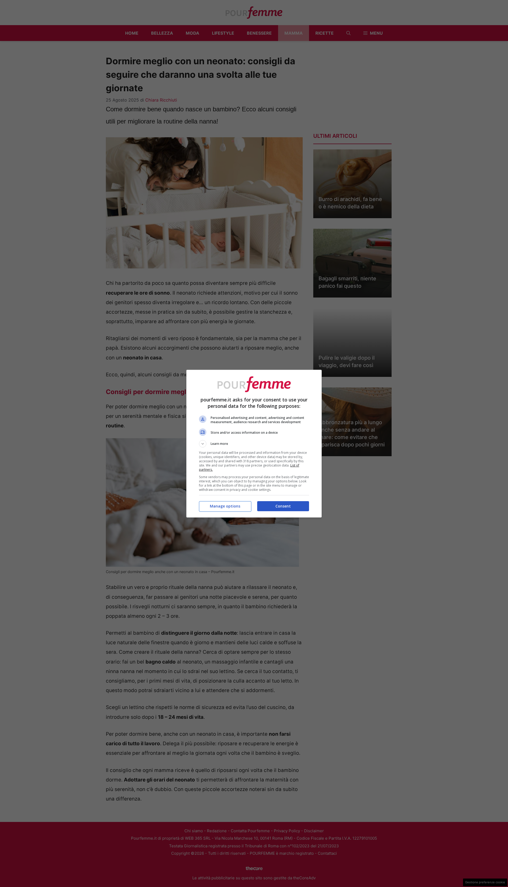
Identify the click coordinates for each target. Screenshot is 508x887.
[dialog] (254, 444)
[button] (254, 443)
